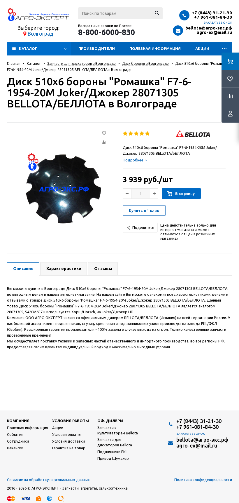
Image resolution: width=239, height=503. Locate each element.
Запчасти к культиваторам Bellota (117, 430)
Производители (96, 48)
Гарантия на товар (68, 448)
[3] (136, 133)
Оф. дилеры (110, 421)
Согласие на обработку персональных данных (48, 480)
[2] (131, 133)
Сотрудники (18, 441)
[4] (142, 133)
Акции (202, 48)
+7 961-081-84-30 (213, 17)
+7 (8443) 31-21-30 (212, 13)
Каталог (28, 48)
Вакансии (15, 448)
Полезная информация (155, 48)
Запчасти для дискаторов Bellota (114, 442)
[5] (147, 133)
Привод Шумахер (113, 458)
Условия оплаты (66, 434)
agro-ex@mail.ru (214, 32)
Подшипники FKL (112, 452)
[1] (125, 133)
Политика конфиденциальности (203, 480)
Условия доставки (68, 441)
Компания (18, 421)
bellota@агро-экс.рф (208, 28)
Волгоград (40, 33)
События (15, 434)
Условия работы (70, 421)
